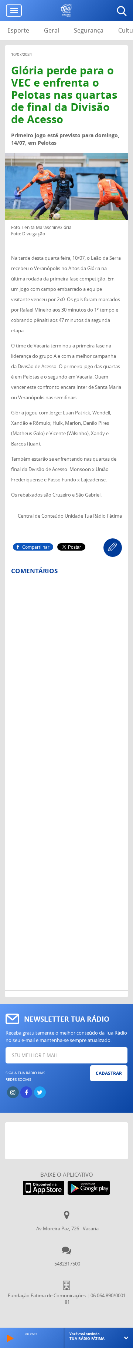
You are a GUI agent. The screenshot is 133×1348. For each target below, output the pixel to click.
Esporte (18, 30)
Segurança (88, 30)
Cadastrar (109, 1073)
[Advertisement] (69, 1140)
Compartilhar (36, 547)
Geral (51, 30)
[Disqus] (66, 677)
